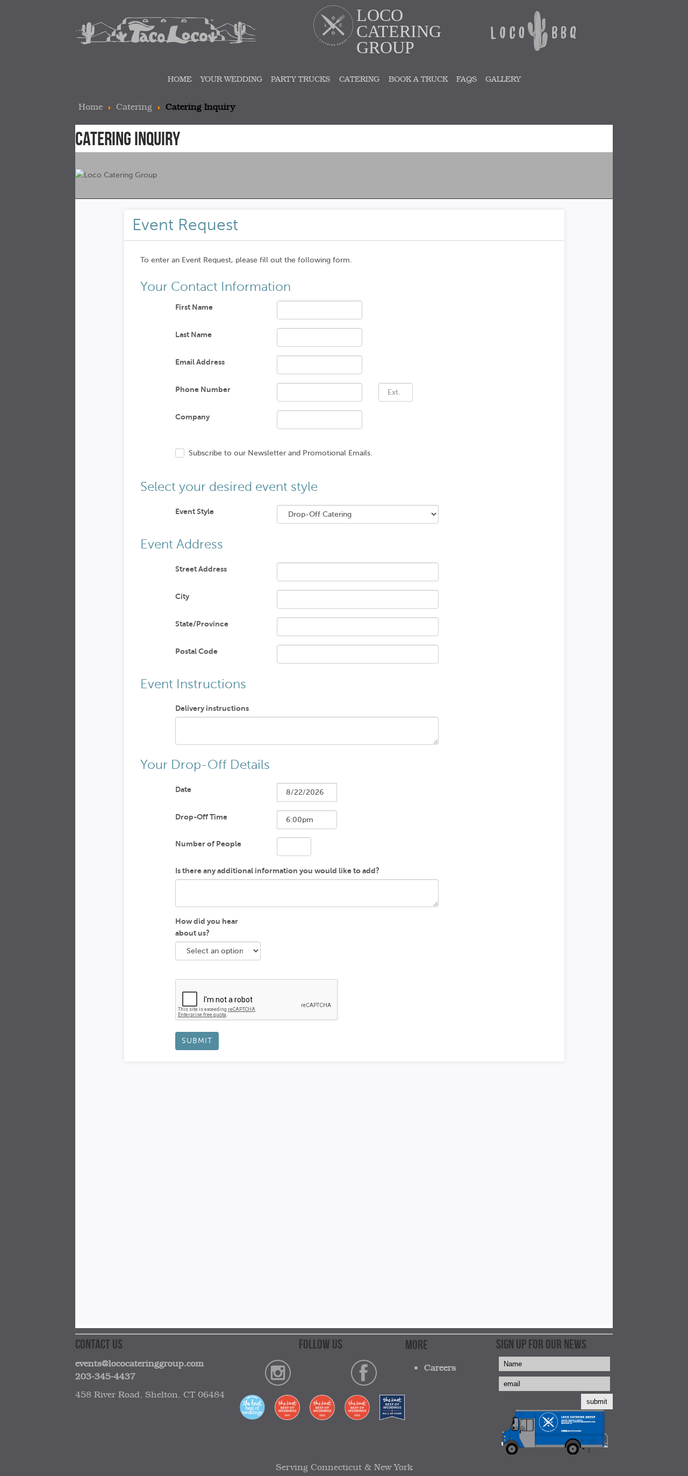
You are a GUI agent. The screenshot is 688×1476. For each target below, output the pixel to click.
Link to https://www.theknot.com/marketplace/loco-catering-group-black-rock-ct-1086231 (320, 1409)
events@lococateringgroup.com (139, 1363)
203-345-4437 (105, 1376)
